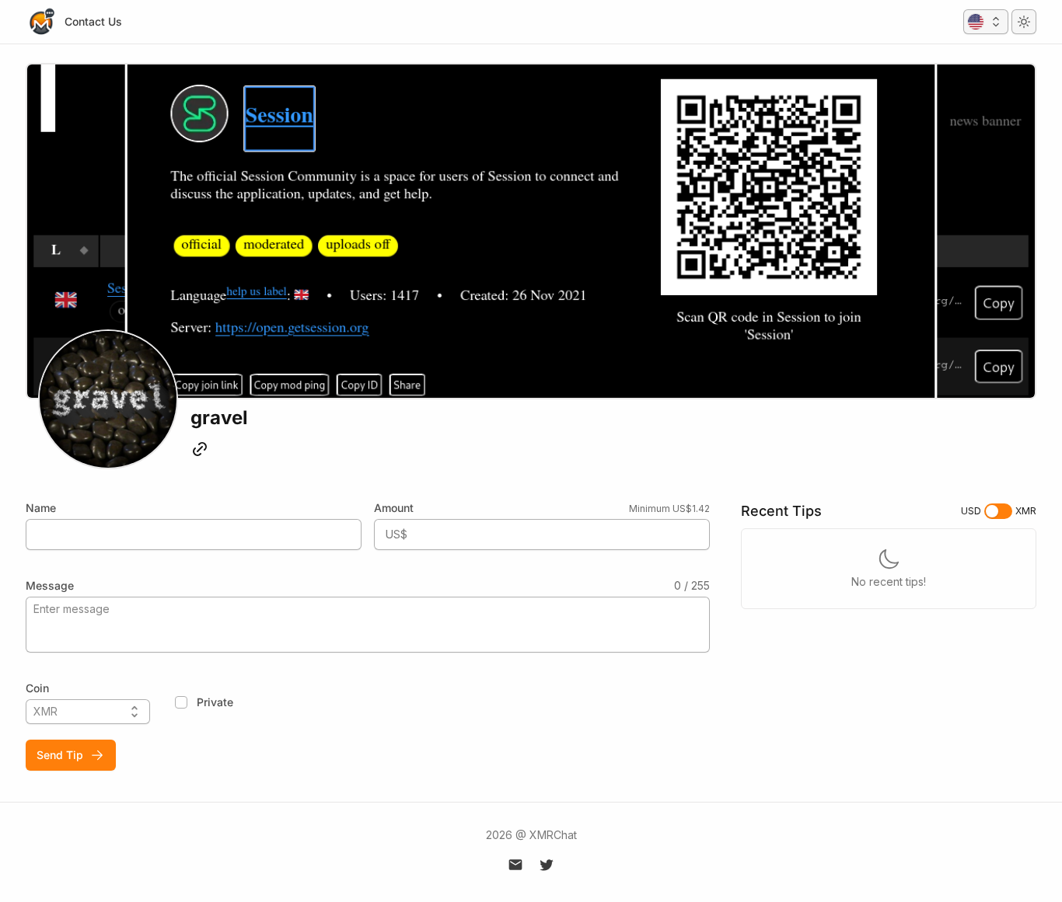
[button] (985, 21)
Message (50, 585)
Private (215, 702)
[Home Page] (41, 21)
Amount (394, 507)
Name (41, 507)
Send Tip (60, 754)
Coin (37, 688)
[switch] (998, 511)
